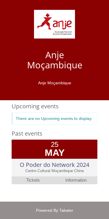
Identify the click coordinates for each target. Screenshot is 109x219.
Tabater (66, 210)
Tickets (33, 180)
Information (76, 180)
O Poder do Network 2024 (54, 165)
